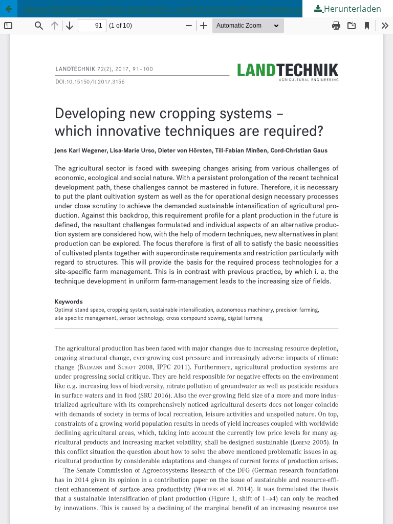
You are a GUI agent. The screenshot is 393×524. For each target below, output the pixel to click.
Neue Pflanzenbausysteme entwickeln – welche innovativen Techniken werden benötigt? (193, 8)
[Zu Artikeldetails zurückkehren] (8, 8)
